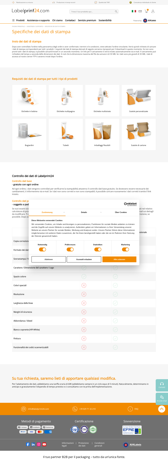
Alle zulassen (119, 259)
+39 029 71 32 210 (87, 409)
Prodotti (20, 20)
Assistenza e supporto (38, 20)
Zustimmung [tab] (47, 212)
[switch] (70, 249)
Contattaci (70, 20)
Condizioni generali (99, 444)
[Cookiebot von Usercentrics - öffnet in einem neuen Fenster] (126, 204)
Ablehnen (49, 259)
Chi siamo (57, 20)
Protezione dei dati (83, 444)
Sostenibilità (105, 20)
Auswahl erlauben (84, 259)
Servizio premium (87, 20)
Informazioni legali (68, 444)
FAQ (136, 409)
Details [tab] (84, 212)
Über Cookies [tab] (121, 212)
